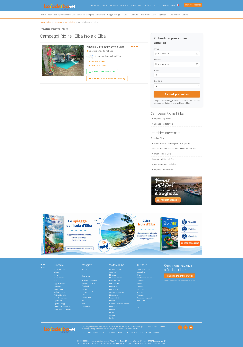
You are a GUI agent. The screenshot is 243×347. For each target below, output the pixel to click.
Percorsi (133, 5)
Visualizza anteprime (50, 29)
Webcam (148, 5)
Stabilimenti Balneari (144, 278)
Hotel (43, 14)
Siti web (134, 332)
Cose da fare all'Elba (116, 292)
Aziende (140, 292)
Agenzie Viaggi (59, 304)
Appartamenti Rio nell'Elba (164, 164)
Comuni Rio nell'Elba (161, 153)
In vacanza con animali (62, 309)
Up (43, 267)
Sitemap (141, 332)
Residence (52, 14)
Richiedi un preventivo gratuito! (179, 276)
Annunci (157, 5)
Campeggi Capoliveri (161, 118)
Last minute (113, 5)
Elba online (86, 306)
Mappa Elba (141, 272)
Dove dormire (59, 269)
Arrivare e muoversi (99, 5)
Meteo (111, 312)
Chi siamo (111, 332)
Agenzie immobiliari (62, 306)
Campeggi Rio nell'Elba (162, 169)
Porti (84, 300)
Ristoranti (145, 14)
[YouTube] (191, 327)
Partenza (158, 59)
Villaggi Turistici (60, 295)
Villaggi (110, 14)
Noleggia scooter (88, 292)
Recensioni (141, 289)
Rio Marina (113, 286)
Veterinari (140, 295)
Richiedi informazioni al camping (108, 78)
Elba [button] (126, 14)
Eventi (140, 5)
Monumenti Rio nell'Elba (163, 159)
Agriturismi (100, 14)
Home (84, 332)
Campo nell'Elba (115, 269)
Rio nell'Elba (70, 22)
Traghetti (165, 5)
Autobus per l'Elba (88, 283)
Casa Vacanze (78, 14)
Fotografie (140, 281)
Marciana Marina (115, 278)
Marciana (112, 275)
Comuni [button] (134, 14)
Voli (83, 303)
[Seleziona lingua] (178, 5)
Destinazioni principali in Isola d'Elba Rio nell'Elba (174, 148)
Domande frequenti (144, 298)
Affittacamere (59, 292)
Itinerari (112, 301)
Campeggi (58, 22)
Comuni (140, 286)
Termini (126, 332)
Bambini (158, 81)
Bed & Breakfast (60, 298)
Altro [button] (153, 14)
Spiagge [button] (163, 14)
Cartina (185, 14)
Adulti (156, 70)
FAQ (173, 5)
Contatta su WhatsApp (103, 71)
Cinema (112, 309)
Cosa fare (124, 5)
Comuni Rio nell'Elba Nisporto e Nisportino (171, 143)
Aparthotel (58, 301)
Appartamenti (64, 14)
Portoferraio (114, 283)
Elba (44, 264)
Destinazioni (86, 297)
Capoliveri (113, 272)
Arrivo (156, 49)
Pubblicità (102, 332)
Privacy (119, 332)
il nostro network (152, 332)
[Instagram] (185, 327)
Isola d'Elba (46, 22)
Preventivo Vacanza (193, 5)
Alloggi (65, 29)
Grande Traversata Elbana (119, 304)
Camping (90, 14)
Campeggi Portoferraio (162, 123)
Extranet (140, 307)
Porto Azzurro (114, 281)
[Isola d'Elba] (60, 6)
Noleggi (84, 289)
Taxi (83, 295)
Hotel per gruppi (60, 278)
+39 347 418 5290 (97, 65)
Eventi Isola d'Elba (143, 269)
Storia (111, 318)
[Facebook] (180, 327)
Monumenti (113, 295)
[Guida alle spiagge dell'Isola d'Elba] (121, 234)
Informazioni (114, 306)
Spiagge (139, 275)
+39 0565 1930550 (97, 61)
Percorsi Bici (114, 298)
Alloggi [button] (117, 14)
